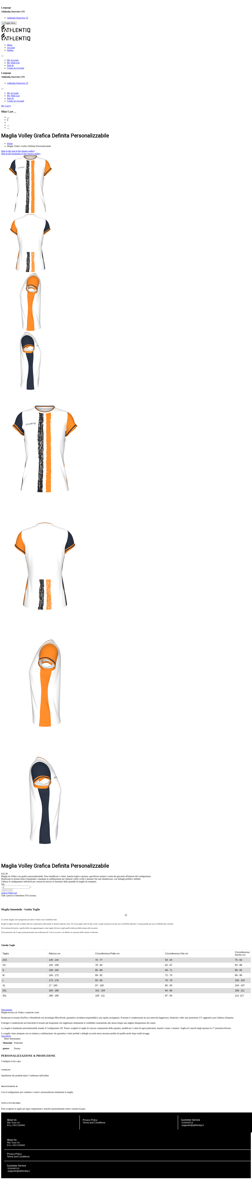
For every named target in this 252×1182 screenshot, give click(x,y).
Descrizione (6, 1010)
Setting (10, 50)
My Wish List (13, 63)
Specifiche (6, 1036)
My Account (13, 60)
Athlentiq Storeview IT (17, 18)
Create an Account (15, 68)
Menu (9, 45)
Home (10, 143)
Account (11, 47)
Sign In (10, 65)
